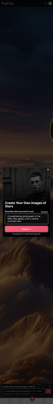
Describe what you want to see (19, 211)
